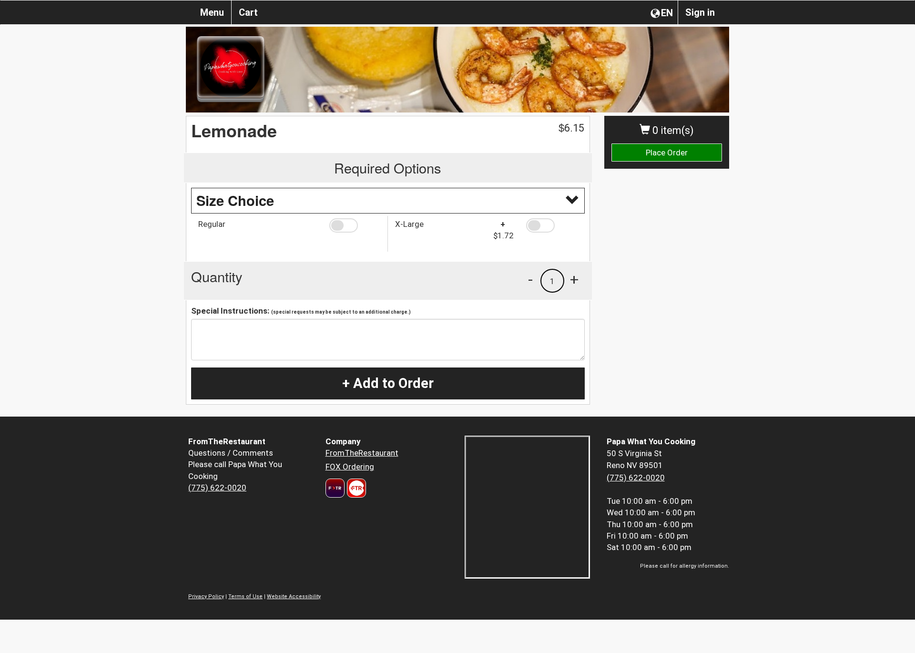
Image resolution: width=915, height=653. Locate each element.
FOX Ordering (349, 466)
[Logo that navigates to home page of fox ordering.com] (355, 488)
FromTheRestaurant (361, 453)
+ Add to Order (388, 383)
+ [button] (574, 279)
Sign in (700, 12)
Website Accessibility (294, 596)
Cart (248, 12)
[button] (354, 225)
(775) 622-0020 (217, 487)
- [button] (530, 279)
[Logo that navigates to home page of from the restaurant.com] (335, 488)
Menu (212, 12)
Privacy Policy (206, 596)
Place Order (667, 152)
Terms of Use (245, 596)
